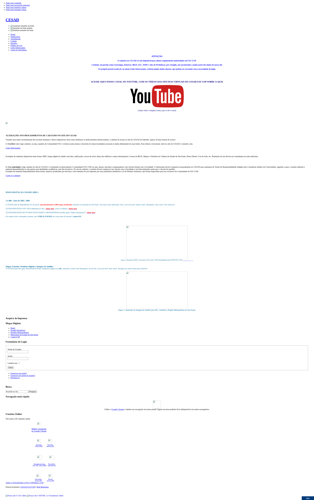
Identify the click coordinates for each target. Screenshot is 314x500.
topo (308, 498)
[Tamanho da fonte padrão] (21, 28)
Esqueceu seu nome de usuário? (23, 376)
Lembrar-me (13, 363)
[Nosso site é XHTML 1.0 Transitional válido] (45, 496)
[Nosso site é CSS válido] (16, 496)
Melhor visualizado (39, 429)
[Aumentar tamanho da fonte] (22, 26)
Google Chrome (117, 409)
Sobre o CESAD (12, 483)
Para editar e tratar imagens (52, 464)
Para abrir (39, 444)
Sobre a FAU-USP (26, 483)
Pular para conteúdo (13, 3)
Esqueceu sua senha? (19, 373)
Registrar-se (15, 378)
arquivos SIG (50, 446)
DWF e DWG (39, 446)
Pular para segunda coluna (16, 10)
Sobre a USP (38, 483)
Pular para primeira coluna (16, 7)
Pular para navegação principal (18, 5)
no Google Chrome (39, 431)
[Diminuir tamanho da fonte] (22, 30)
